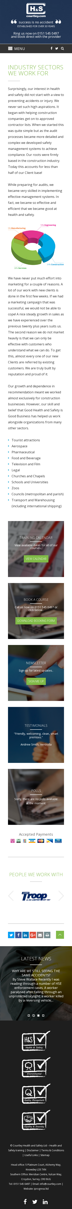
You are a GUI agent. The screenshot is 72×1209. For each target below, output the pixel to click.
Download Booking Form (36, 621)
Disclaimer (33, 1150)
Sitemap (45, 1155)
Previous (11, 896)
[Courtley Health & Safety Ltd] (36, 10)
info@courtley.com (50, 1184)
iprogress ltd (41, 1188)
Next (61, 896)
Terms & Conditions (52, 1150)
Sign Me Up (36, 681)
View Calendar (36, 559)
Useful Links (31, 1155)
